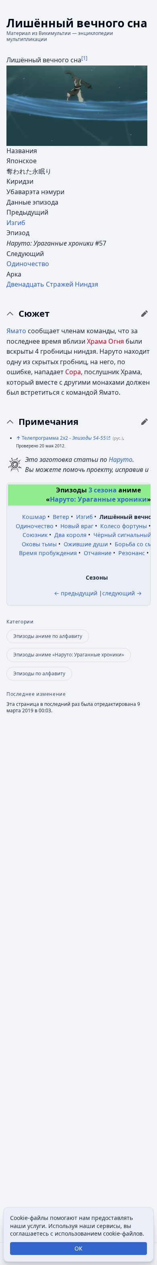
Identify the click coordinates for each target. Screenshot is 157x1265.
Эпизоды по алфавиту (39, 673)
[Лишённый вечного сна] (76, 104)
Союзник (35, 535)
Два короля (70, 535)
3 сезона (103, 490)
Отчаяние (98, 553)
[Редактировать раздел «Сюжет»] (144, 314)
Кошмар (34, 517)
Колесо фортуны (123, 526)
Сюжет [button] (34, 313)
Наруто (120, 459)
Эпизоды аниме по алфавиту (47, 636)
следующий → (122, 593)
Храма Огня (105, 341)
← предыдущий (75, 593)
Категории (19, 622)
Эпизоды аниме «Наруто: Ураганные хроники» (68, 654)
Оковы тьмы (39, 544)
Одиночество (27, 263)
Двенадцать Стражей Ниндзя (52, 284)
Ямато (16, 330)
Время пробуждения (48, 553)
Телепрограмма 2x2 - (64, 438)
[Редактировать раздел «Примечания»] (144, 422)
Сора (73, 371)
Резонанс (131, 553)
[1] (84, 58)
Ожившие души (86, 544)
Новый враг (76, 526)
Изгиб (15, 222)
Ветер (61, 517)
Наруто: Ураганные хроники (98, 499)
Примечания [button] (48, 421)
